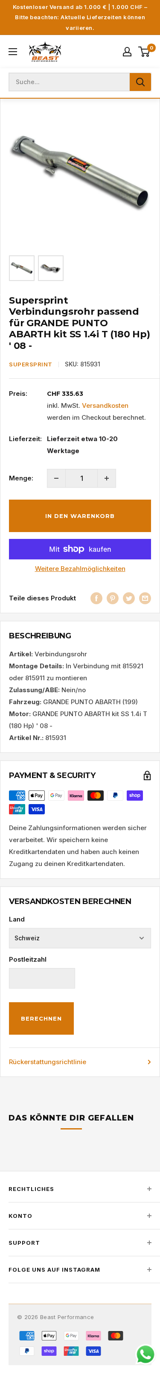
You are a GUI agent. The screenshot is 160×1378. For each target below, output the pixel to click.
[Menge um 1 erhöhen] (107, 478)
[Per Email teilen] (145, 598)
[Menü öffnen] (13, 51)
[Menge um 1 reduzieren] (56, 478)
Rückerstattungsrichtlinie (47, 1062)
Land (17, 919)
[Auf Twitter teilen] (129, 598)
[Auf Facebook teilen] (96, 598)
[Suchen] (140, 82)
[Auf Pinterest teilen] (113, 598)
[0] (144, 52)
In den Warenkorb (80, 515)
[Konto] (127, 51)
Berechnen (41, 1018)
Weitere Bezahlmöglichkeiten (80, 569)
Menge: (21, 478)
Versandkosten (105, 405)
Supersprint (30, 364)
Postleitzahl (28, 959)
